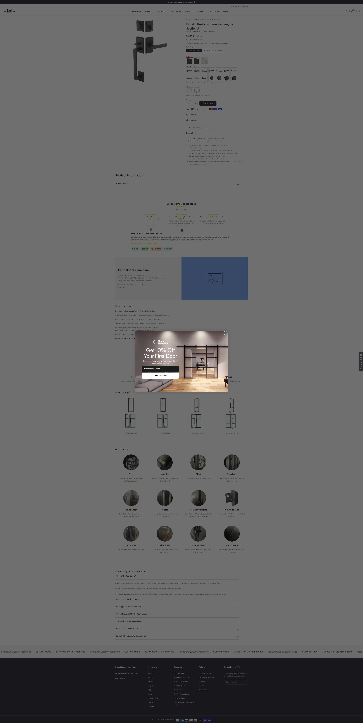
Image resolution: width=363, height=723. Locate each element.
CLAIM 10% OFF (160, 375)
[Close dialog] (225, 333)
